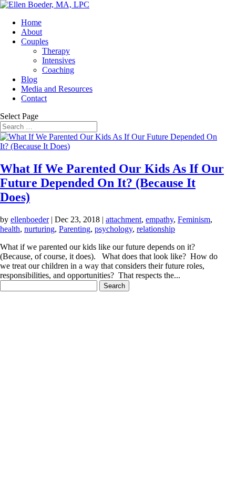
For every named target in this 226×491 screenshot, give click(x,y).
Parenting (74, 228)
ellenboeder (30, 219)
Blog (29, 79)
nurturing (39, 228)
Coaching (58, 69)
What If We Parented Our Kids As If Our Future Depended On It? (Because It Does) (112, 183)
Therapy (56, 50)
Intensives (58, 60)
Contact (34, 98)
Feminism (194, 219)
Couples (34, 41)
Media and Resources (57, 88)
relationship (156, 228)
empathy (159, 219)
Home (31, 22)
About (31, 31)
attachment (123, 219)
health (10, 228)
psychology (113, 228)
